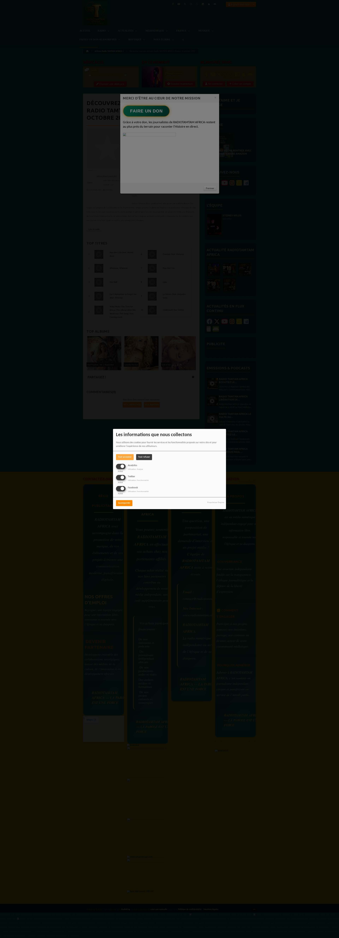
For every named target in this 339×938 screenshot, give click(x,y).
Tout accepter (125, 457)
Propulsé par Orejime (215, 503)
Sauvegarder (124, 503)
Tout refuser (144, 457)
